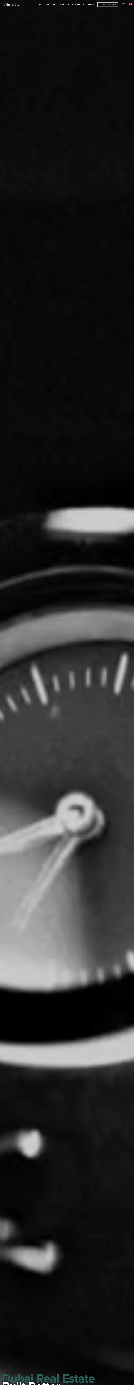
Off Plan (65, 4)
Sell (55, 4)
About (91, 4)
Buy (41, 4)
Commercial (78, 4)
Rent (47, 4)
